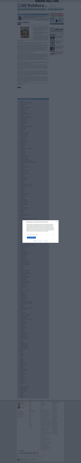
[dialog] (40, 231)
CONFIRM (31, 237)
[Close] (57, 222)
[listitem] (40, 234)
